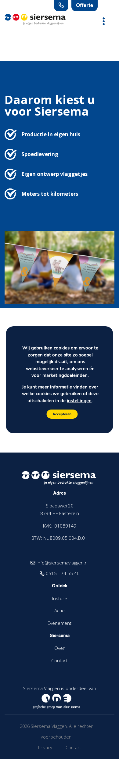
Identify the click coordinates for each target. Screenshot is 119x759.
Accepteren (61, 414)
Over (59, 648)
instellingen (79, 400)
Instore (59, 598)
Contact (59, 660)
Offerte (84, 5)
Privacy (45, 747)
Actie (59, 610)
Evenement (59, 623)
